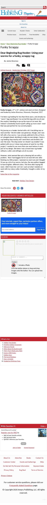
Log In (23, 443)
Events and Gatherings (26, 38)
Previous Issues (11, 35)
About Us (23, 27)
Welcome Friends (9, 347)
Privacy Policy (9, 470)
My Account (23, 18)
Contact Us (39, 458)
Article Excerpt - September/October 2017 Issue (18, 70)
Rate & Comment (28, 65)
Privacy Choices (6, 476)
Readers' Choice (25, 31)
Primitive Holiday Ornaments (12, 345)
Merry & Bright (8, 359)
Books (29, 458)
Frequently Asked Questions (21, 486)
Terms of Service (37, 470)
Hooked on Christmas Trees (12, 361)
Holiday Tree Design (27, 181)
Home (3, 44)
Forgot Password (29, 448)
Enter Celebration (39, 31)
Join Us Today (17, 448)
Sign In (24, 21)
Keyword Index (38, 466)
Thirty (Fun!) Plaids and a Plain (13, 351)
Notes (23, 65)
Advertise (18, 458)
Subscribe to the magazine (10, 174)
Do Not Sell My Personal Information (16, 466)
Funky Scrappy (11, 213)
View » (43, 426)
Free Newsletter (34, 35)
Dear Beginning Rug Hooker (16, 44)
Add (17, 65)
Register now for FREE (9, 433)
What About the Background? (13, 349)
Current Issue (12, 31)
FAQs (42, 462)
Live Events (22, 35)
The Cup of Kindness (10, 357)
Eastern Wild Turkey (10, 353)
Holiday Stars (8, 355)
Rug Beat (22, 470)
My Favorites (23, 24)
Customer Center (9, 462)
